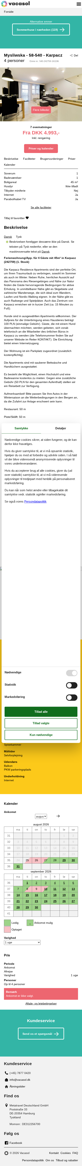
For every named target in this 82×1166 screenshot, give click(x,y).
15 (27, 895)
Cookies (66, 1153)
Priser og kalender (41, 148)
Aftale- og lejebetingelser (41, 1003)
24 (45, 901)
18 (55, 895)
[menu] (79, 4)
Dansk (8, 236)
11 (54, 888)
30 (73, 860)
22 (27, 901)
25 (55, 901)
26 (64, 901)
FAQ (75, 1153)
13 (73, 888)
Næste (58, 816)
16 (36, 895)
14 (18, 895)
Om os (50, 1160)
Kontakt (54, 1153)
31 (18, 866)
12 (64, 888)
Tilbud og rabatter (67, 1160)
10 (45, 888)
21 (18, 901)
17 (45, 895)
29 (64, 860)
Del (76, 55)
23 (36, 901)
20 (73, 895)
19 (64, 895)
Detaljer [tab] (60, 428)
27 (73, 901)
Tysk (19, 236)
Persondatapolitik (33, 1160)
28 (18, 907)
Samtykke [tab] (21, 428)
